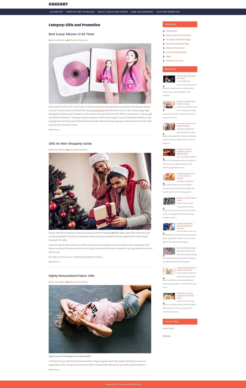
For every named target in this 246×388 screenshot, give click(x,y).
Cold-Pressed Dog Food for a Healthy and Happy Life (186, 268)
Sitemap (167, 336)
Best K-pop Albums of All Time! (72, 34)
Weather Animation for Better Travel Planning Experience (185, 226)
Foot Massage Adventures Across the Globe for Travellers (186, 176)
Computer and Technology (80, 12)
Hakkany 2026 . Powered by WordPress (123, 384)
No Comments (58, 40)
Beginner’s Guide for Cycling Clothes (186, 199)
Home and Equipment (142, 12)
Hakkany (58, 4)
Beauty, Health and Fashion (113, 12)
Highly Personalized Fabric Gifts (72, 276)
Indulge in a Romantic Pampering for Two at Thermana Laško (184, 151)
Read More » (54, 129)
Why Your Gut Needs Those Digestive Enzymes (186, 102)
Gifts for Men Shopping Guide (70, 144)
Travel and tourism (174, 60)
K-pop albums (98, 110)
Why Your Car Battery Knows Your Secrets (186, 77)
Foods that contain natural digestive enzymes (186, 124)
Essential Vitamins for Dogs (186, 248)
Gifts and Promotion (168, 12)
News (168, 56)
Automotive (56, 12)
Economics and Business (177, 43)
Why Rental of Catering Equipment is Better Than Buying (185, 295)
